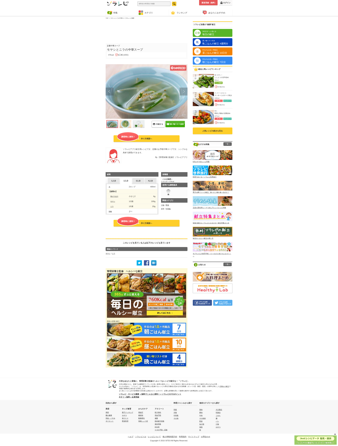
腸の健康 (109, 415)
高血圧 (140, 412)
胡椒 (110, 211)
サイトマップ (193, 437)
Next (183, 92)
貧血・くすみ (110, 418)
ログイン (227, 3)
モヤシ (112, 201)
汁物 (162, 205)
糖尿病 (140, 415)
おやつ (124, 415)
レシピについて (154, 437)
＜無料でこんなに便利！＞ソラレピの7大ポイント (160, 394)
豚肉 (201, 413)
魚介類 (201, 424)
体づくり (125, 418)
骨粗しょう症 (143, 421)
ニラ (112, 206)
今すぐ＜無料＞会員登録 (129, 397)
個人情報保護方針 (170, 437)
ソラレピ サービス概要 (129, 394)
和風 (175, 410)
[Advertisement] (146, 30)
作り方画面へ (136, 138)
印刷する (159, 124)
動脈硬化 (141, 418)
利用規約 (182, 437)
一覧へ (227, 144)
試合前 (157, 427)
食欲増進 (158, 424)
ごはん (218, 415)
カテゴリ (148, 12)
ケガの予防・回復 (161, 430)
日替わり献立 (224, 386)
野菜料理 (125, 421)
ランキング (182, 12)
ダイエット (110, 421)
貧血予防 (158, 415)
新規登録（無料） (209, 3)
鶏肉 (201, 410)
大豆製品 (219, 410)
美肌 (107, 412)
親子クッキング (127, 412)
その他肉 (202, 418)
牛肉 (201, 415)
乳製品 (218, 413)
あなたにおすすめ (216, 12)
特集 (115, 12)
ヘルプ (130, 437)
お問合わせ (205, 437)
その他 (176, 418)
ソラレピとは (140, 437)
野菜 (167, 205)
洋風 (175, 413)
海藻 (201, 427)
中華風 (168, 209)
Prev (110, 92)
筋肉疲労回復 (159, 421)
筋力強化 (158, 412)
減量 (156, 418)
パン (217, 421)
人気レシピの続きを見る (212, 131)
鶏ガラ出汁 (114, 196)
